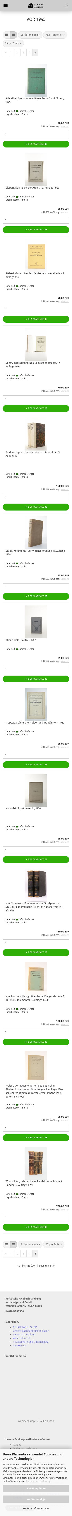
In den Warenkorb (36, 144)
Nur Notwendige (36, 1499)
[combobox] (30, 35)
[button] (6, 35)
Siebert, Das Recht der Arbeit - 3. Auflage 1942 (32, 187)
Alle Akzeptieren (36, 1488)
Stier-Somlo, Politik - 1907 (21, 640)
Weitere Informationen (36, 1508)
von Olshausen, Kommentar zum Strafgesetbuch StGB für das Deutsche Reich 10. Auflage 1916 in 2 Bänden (34, 907)
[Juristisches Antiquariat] (36, 5)
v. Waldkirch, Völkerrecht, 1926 (23, 808)
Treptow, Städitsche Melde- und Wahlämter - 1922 (35, 722)
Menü (5, 5)
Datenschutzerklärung (38, 1481)
